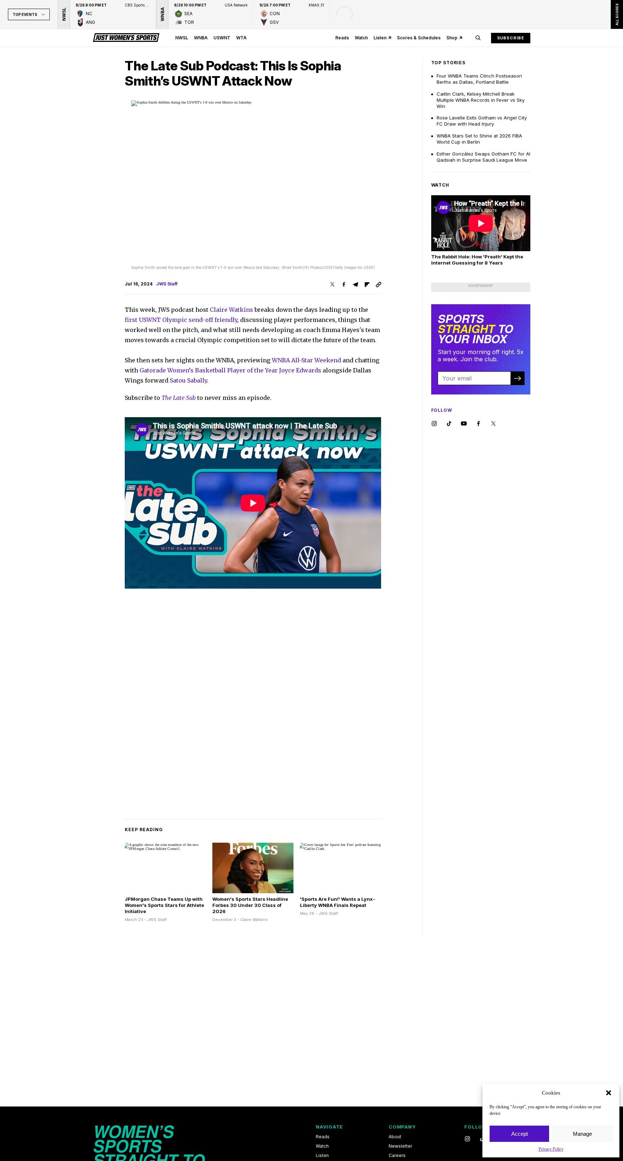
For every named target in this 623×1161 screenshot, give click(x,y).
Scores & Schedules (419, 37)
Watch (361, 37)
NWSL (181, 37)
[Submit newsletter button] (517, 378)
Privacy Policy (551, 1149)
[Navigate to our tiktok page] (449, 423)
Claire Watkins (231, 309)
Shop (452, 37)
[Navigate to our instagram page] (434, 423)
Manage (582, 1134)
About (395, 1136)
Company (402, 1127)
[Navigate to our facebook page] (479, 423)
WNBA (201, 37)
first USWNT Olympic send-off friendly (181, 319)
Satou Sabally (188, 380)
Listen (380, 37)
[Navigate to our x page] (493, 423)
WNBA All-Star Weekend (306, 360)
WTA (241, 37)
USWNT (221, 37)
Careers (397, 1155)
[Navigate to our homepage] (126, 38)
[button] (608, 1092)
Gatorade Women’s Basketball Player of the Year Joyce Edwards (230, 370)
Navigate (329, 1127)
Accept (519, 1134)
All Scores (617, 14)
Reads (342, 37)
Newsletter (400, 1146)
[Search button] (478, 38)
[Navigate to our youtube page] (464, 423)
